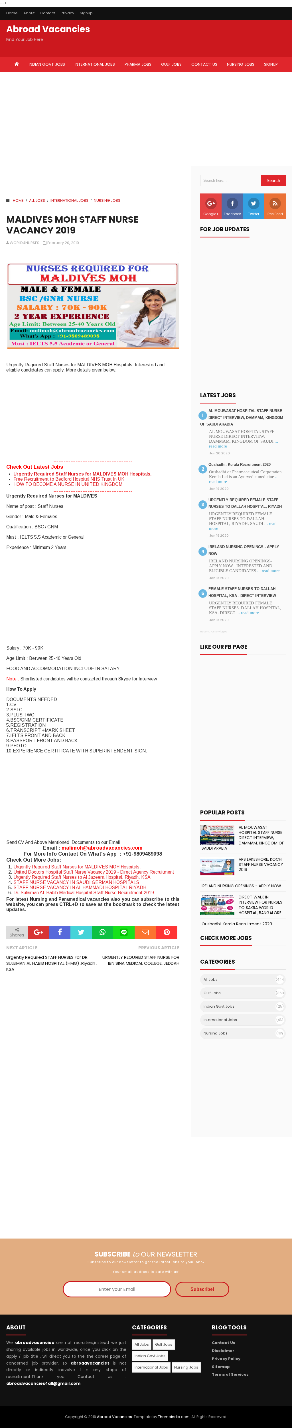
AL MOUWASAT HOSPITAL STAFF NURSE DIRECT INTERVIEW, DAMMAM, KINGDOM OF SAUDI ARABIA (241, 418)
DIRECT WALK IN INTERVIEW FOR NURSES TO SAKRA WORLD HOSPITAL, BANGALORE (260, 905)
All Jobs (37, 200)
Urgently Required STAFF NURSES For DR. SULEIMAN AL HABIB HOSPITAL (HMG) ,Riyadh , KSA (51, 963)
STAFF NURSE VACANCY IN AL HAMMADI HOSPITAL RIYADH (79, 887)
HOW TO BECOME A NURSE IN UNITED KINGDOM (67, 484)
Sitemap (221, 1366)
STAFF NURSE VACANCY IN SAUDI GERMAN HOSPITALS (76, 882)
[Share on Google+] (38, 932)
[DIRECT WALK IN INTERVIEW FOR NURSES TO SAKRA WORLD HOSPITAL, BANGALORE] (217, 904)
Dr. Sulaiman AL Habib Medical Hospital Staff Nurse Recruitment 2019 (83, 892)
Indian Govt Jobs (219, 1006)
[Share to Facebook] (59, 932)
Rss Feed (275, 213)
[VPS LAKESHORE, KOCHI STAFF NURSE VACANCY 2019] (217, 867)
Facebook (232, 213)
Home (12, 13)
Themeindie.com (174, 1416)
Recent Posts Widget (213, 631)
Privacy (67, 13)
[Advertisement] (76, 119)
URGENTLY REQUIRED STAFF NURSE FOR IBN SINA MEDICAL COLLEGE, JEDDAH (140, 960)
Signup (86, 13)
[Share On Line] (124, 932)
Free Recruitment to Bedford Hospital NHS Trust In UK (68, 479)
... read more (268, 570)
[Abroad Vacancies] (16, 64)
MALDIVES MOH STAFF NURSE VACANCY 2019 (72, 225)
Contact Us (223, 1342)
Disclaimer (223, 1350)
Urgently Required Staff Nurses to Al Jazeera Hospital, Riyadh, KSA (82, 877)
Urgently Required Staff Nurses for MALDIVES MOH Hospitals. (82, 474)
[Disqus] (92, 1055)
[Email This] (145, 932)
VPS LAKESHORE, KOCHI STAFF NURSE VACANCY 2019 (261, 864)
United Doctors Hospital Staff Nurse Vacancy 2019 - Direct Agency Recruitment (93, 872)
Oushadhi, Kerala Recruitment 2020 (239, 464)
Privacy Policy (226, 1358)
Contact (47, 13)
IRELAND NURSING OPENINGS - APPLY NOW (241, 886)
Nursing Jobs (107, 200)
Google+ (211, 213)
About (29, 13)
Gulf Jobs (212, 992)
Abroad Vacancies (48, 29)
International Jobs (69, 200)
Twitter (253, 213)
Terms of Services (230, 1374)
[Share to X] (81, 932)
